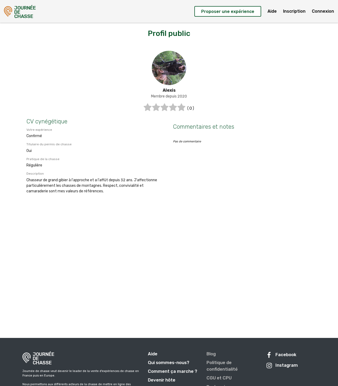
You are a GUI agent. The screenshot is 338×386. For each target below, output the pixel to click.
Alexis (169, 90)
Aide (272, 11)
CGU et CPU (219, 377)
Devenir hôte (161, 380)
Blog (211, 353)
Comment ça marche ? (172, 371)
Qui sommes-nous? (168, 362)
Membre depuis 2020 (169, 96)
